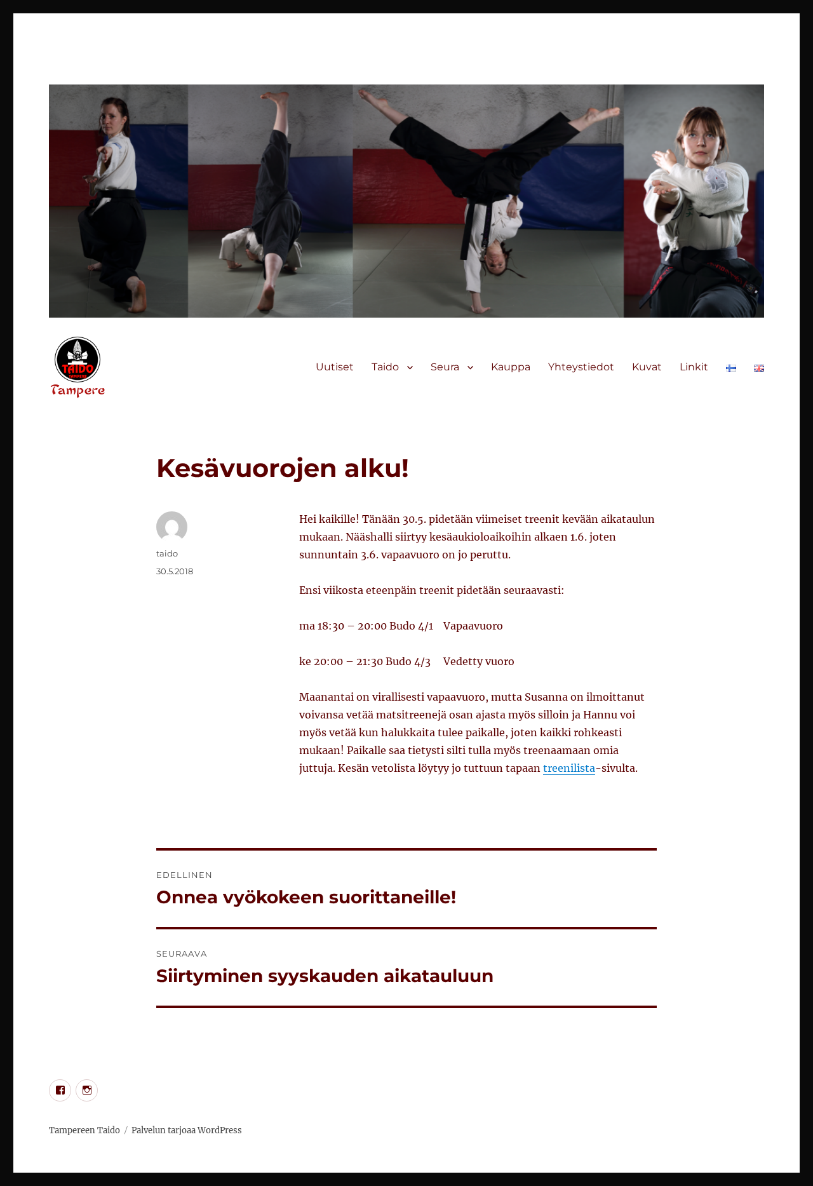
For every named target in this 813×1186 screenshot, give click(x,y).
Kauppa (510, 367)
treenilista (569, 768)
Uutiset (335, 367)
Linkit (694, 367)
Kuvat (647, 367)
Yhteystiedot (581, 367)
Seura (445, 367)
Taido (385, 367)
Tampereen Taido (84, 1130)
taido (167, 553)
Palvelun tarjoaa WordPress (186, 1130)
